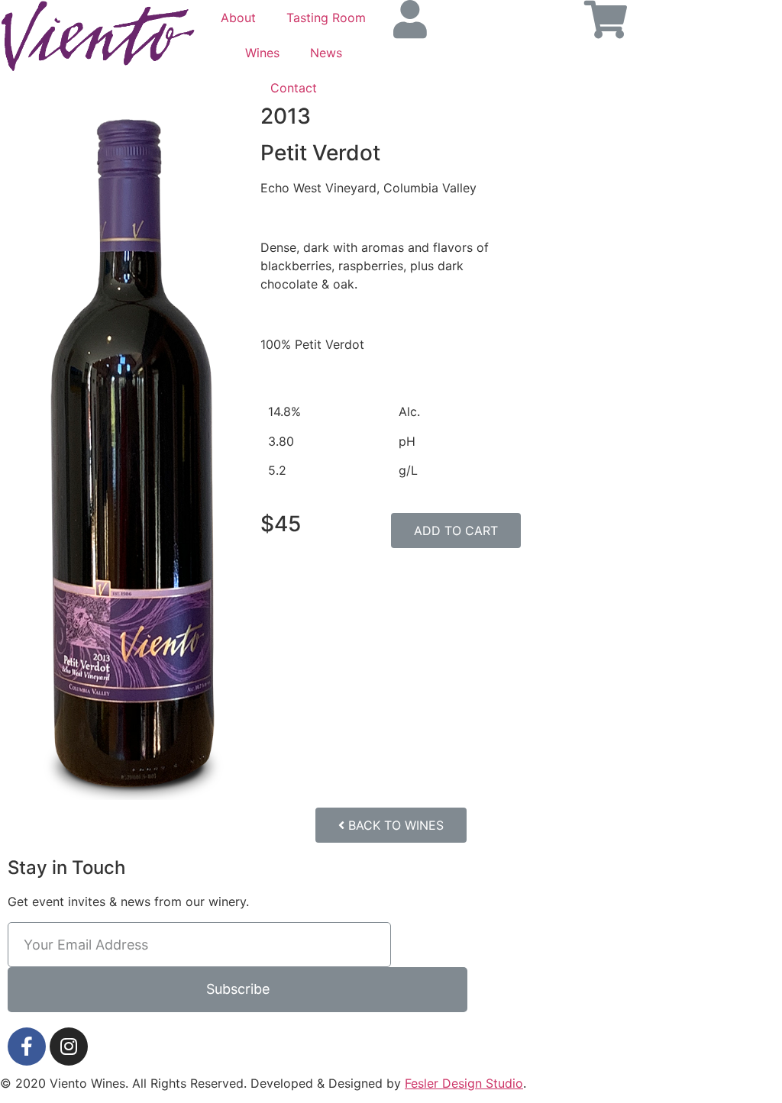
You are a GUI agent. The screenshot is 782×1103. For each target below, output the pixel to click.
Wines (262, 52)
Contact (293, 87)
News (326, 52)
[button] (456, 530)
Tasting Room (326, 17)
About (238, 17)
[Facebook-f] (27, 1046)
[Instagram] (69, 1046)
